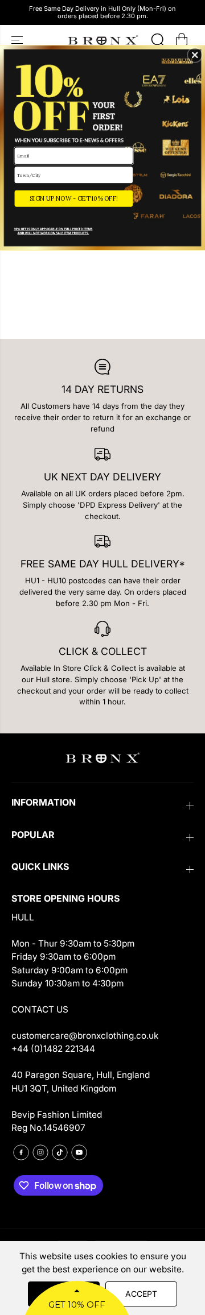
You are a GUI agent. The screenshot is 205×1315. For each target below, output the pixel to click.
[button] (195, 55)
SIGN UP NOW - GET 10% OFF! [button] (74, 198)
